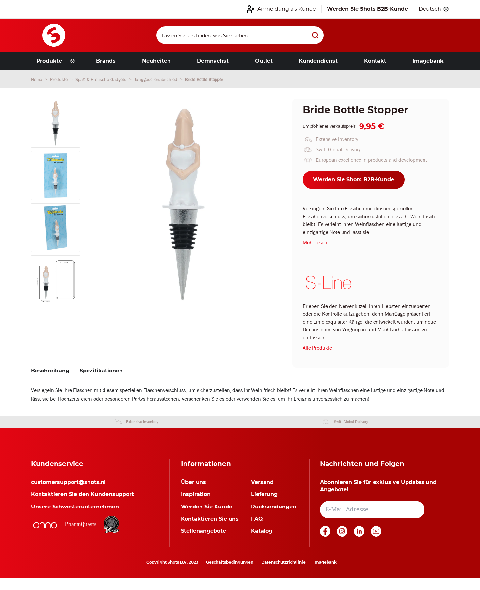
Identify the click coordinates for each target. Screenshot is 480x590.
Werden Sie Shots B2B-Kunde (353, 179)
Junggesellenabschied (156, 79)
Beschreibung (50, 371)
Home (37, 79)
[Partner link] (45, 524)
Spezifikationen (101, 371)
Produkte (59, 79)
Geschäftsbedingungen (229, 562)
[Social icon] (326, 535)
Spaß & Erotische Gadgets (101, 79)
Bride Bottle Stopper (204, 79)
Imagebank (325, 562)
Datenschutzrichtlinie (283, 562)
